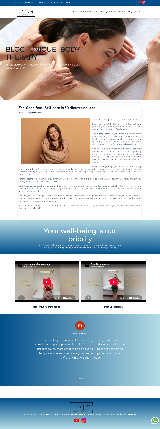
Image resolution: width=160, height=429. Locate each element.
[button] (77, 378)
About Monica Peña (89, 11)
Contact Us (139, 11)
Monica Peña (36, 112)
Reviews (122, 11)
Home (75, 11)
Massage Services (108, 11)
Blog (130, 11)
